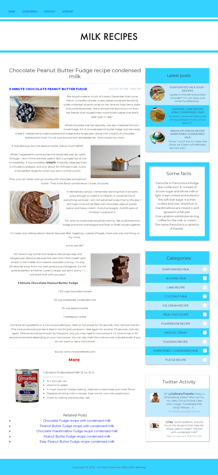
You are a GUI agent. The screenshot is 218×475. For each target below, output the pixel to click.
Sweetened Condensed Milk (175, 350)
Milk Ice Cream (175, 332)
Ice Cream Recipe (176, 305)
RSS (124, 467)
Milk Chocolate (175, 314)
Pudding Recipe (176, 341)
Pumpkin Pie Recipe (175, 323)
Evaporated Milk (175, 269)
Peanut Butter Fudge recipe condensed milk (76, 436)
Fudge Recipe (175, 359)
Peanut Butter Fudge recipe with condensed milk (77, 426)
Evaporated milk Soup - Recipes (187, 89)
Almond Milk (176, 278)
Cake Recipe (175, 287)
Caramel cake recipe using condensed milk (187, 110)
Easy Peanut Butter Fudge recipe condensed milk (77, 441)
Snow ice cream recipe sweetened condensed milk (187, 134)
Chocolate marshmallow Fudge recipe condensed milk (77, 431)
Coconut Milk (176, 296)
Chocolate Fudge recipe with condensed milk (77, 421)
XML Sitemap (137, 467)
